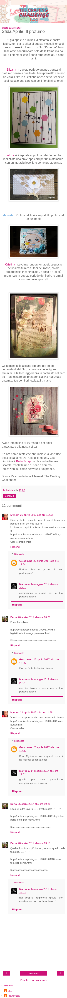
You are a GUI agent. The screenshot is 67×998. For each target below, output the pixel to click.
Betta (13, 617)
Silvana (11, 69)
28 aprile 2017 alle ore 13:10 (34, 843)
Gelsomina (25, 560)
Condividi (9, 496)
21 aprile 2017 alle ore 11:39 (36, 712)
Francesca (14, 995)
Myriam (14, 514)
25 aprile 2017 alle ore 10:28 (34, 803)
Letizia (10, 155)
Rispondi (15, 546)
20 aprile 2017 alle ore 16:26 (34, 617)
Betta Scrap (23, 461)
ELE (10, 990)
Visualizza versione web (33, 980)
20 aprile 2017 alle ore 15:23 (36, 514)
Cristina (10, 264)
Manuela (24, 584)
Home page (33, 973)
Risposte (19, 554)
